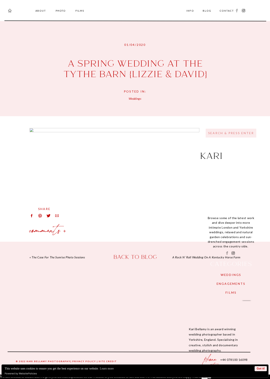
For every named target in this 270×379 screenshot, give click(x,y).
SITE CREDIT (108, 361)
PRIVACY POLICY (84, 361)
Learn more (107, 368)
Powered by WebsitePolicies (21, 373)
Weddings (135, 98)
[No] (209, 377)
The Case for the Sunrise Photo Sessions (58, 257)
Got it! (261, 368)
